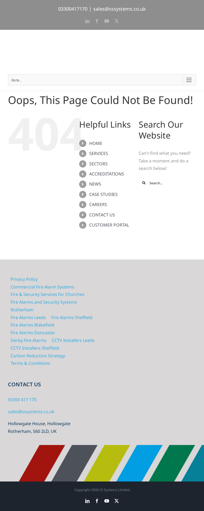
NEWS (95, 184)
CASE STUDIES (103, 194)
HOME (95, 143)
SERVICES (98, 153)
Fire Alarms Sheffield (71, 317)
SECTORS (98, 164)
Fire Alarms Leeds (28, 317)
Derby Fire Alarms (28, 340)
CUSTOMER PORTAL (109, 225)
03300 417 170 (22, 400)
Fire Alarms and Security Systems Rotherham (44, 306)
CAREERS (98, 204)
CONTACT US (102, 215)
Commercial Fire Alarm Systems (42, 287)
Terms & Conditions (30, 363)
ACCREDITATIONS (106, 174)
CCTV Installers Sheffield (35, 348)
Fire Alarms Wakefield (32, 325)
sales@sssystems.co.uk (119, 9)
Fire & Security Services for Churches (47, 294)
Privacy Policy (24, 279)
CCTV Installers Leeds (73, 340)
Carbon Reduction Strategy (38, 356)
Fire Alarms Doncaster (33, 333)
